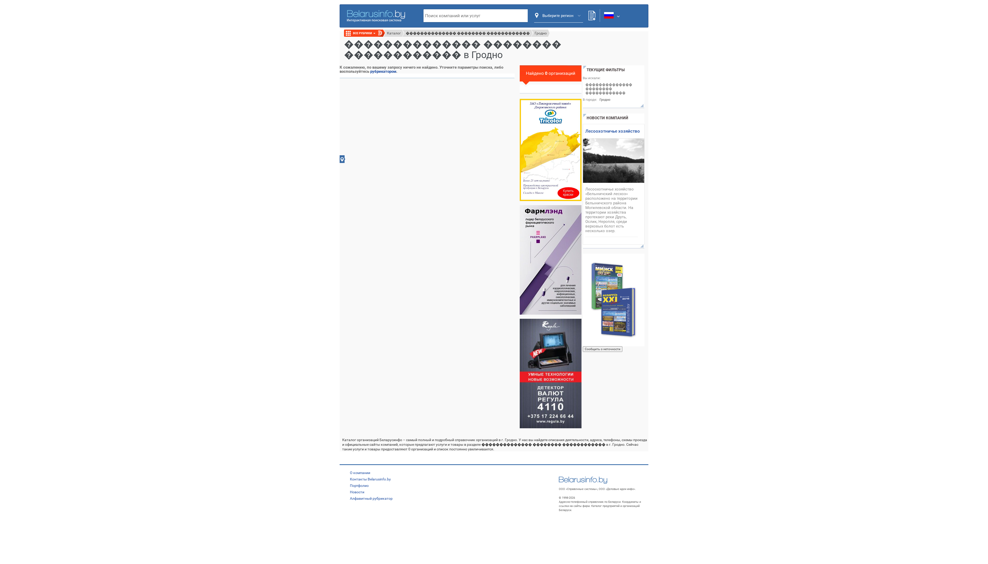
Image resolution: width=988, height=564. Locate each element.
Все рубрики (363, 33)
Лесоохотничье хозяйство (612, 131)
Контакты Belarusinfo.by (370, 479)
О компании (360, 473)
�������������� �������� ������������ (468, 33)
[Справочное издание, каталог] (614, 300)
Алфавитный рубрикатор (371, 498)
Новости (357, 492)
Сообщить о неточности (602, 349)
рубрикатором (383, 71)
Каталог (394, 33)
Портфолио (359, 486)
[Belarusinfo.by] (376, 15)
